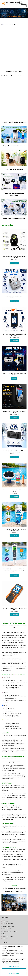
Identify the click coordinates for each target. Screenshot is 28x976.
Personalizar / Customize (14, 969)
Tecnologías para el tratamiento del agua (14, 146)
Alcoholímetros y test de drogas (14, 71)
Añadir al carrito (14, 262)
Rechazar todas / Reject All (14, 973)
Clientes (5, 933)
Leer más (14, 378)
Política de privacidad (8, 923)
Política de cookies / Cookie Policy (12, 962)
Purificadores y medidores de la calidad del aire (14, 122)
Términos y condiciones (8, 926)
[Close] (26, 945)
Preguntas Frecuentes (8, 936)
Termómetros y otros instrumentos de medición (14, 218)
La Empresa (5, 939)
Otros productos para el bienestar (14, 169)
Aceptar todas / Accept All (14, 966)
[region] (14, 960)
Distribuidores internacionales (10, 931)
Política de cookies (7, 928)
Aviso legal (5, 921)
